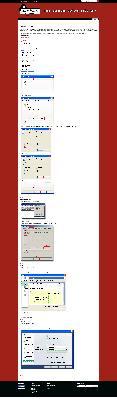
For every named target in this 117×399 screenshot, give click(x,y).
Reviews (73, 10)
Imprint (32, 393)
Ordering (33, 392)
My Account (22, 1)
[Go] (98, 1)
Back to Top (22, 197)
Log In (37, 1)
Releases (59, 10)
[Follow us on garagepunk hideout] (21, 388)
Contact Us (49, 386)
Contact (93, 10)
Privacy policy (34, 391)
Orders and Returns (51, 385)
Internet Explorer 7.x (25, 37)
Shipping (33, 388)
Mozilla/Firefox (24, 40)
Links (84, 10)
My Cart (27, 1)
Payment (33, 389)
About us (48, 388)
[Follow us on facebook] (21, 385)
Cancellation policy (35, 386)
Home (47, 10)
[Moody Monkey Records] (29, 10)
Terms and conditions (35, 385)
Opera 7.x (23, 41)
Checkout (33, 1)
